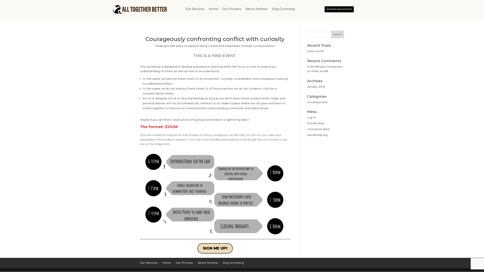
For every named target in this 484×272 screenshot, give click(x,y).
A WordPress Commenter (324, 66)
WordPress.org (317, 135)
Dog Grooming (283, 9)
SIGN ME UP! (215, 248)
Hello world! (315, 51)
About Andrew (256, 9)
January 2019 (316, 86)
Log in (311, 117)
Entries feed (315, 123)
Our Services (194, 9)
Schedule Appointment (339, 9)
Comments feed (318, 129)
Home (213, 9)
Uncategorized (317, 102)
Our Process (231, 9)
